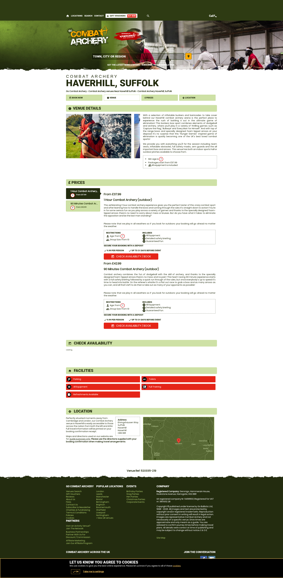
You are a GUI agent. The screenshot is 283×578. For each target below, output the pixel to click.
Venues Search (74, 491)
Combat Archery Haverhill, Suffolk (155, 91)
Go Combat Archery (76, 91)
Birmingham (102, 502)
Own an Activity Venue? (78, 527)
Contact (99, 16)
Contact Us (72, 504)
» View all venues (104, 517)
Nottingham (102, 515)
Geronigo (128, 36)
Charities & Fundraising (78, 509)
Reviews (70, 496)
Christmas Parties (135, 499)
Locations (77, 16)
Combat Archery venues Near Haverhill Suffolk (112, 91)
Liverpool (100, 512)
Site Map (161, 537)
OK (75, 571)
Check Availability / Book (131, 256)
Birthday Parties (134, 491)
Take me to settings (93, 571)
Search (88, 16)
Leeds (99, 494)
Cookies (70, 517)
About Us (70, 499)
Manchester (102, 496)
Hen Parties (132, 496)
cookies (177, 565)
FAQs (68, 502)
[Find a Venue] (137, 56)
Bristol (99, 499)
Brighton (100, 504)
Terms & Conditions (76, 512)
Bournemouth (103, 507)
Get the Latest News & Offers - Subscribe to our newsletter (140, 65)
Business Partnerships (78, 534)
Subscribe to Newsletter (78, 507)
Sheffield (101, 509)
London (100, 491)
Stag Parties (132, 494)
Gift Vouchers (121, 16)
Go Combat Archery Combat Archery (88, 36)
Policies (70, 515)
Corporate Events (135, 502)
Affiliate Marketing (79, 542)
